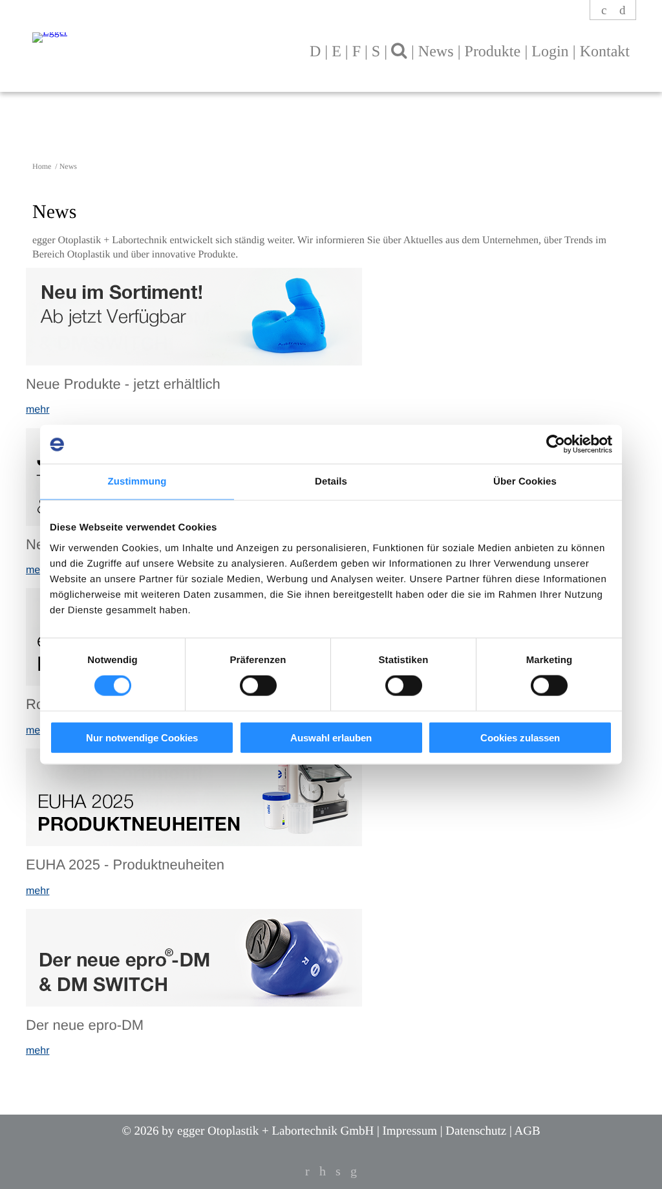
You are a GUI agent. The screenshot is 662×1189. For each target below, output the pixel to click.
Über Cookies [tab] (525, 481)
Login (549, 51)
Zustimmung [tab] (137, 481)
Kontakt (605, 51)
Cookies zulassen (520, 737)
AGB (527, 1131)
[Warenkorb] (622, 10)
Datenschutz (475, 1131)
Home (42, 166)
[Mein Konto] (604, 10)
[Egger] (148, 31)
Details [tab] (331, 481)
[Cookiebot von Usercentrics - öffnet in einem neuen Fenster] (555, 444)
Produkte (493, 51)
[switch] (258, 685)
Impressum (410, 1131)
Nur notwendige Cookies (142, 737)
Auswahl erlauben (331, 737)
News (436, 51)
